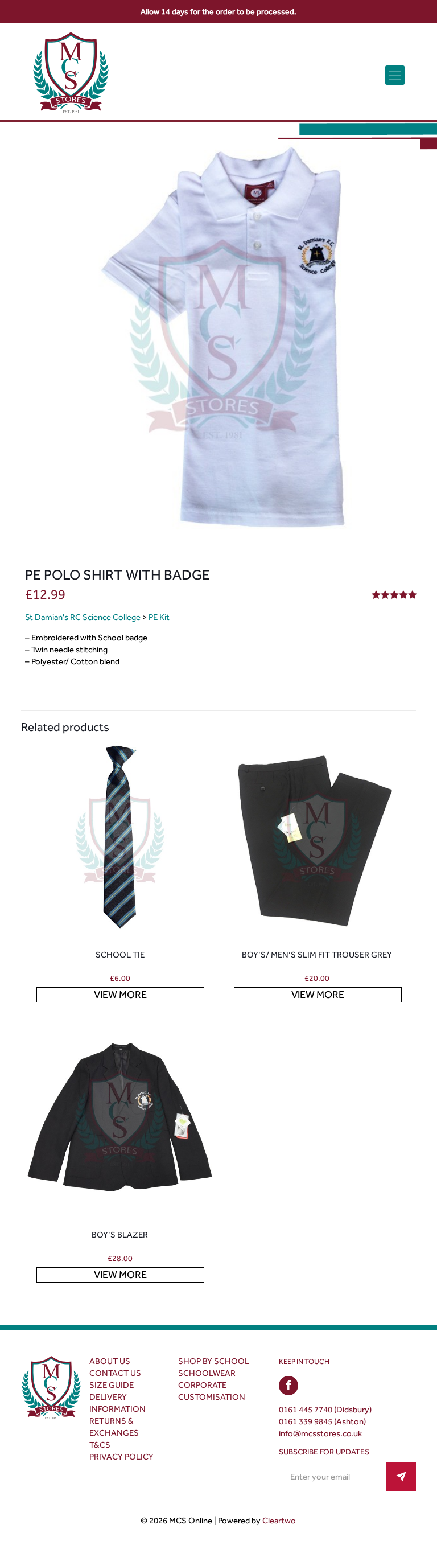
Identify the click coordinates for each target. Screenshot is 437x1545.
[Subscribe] (401, 1476)
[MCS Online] (71, 75)
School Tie (120, 955)
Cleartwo (279, 1520)
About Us (109, 1361)
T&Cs (99, 1445)
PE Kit (159, 617)
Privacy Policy (121, 1457)
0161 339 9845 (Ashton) (322, 1421)
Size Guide (111, 1385)
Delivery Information (117, 1403)
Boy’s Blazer (120, 1235)
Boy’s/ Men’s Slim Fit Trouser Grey (317, 955)
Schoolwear (207, 1373)
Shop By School (213, 1361)
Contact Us (115, 1373)
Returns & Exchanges (114, 1427)
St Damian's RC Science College (83, 617)
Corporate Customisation (211, 1391)
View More (120, 994)
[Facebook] (288, 1386)
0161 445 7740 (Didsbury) (325, 1409)
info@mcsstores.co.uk (320, 1433)
